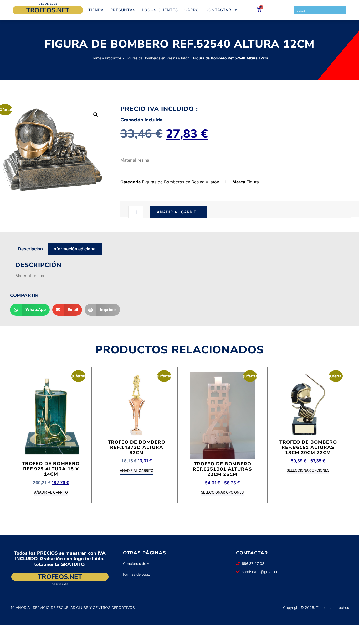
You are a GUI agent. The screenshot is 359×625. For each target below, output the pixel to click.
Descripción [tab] (30, 248)
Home (96, 58)
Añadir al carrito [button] (51, 492)
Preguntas (122, 10)
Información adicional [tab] (74, 248)
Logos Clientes (160, 10)
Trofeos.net (47, 10)
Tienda (96, 10)
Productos (113, 58)
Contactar (218, 10)
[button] (95, 114)
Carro (191, 10)
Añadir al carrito (178, 212)
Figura (253, 181)
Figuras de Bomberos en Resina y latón (157, 58)
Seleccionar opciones (222, 492)
